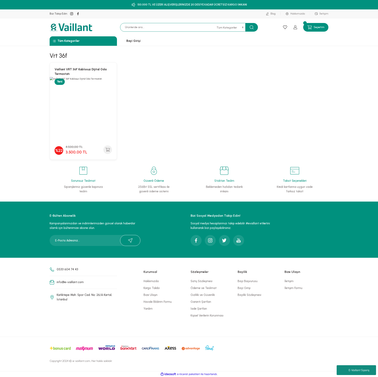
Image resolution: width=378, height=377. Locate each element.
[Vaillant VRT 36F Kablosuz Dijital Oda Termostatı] (83, 110)
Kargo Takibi (152, 288)
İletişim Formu (293, 288)
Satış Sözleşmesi (201, 281)
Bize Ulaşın (151, 295)
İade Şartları (199, 308)
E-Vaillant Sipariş (359, 370)
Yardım (148, 308)
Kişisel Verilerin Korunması (207, 315)
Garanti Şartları (201, 302)
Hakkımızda (151, 281)
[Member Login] (295, 27)
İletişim (289, 281)
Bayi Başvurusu (248, 281)
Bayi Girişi (244, 288)
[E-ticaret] (188, 374)
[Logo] (72, 27)
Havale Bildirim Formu (158, 302)
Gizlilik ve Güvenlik (203, 295)
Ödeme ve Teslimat (204, 288)
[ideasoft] (168, 374)
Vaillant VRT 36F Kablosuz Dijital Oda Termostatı (81, 72)
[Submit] (130, 240)
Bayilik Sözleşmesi (249, 295)
